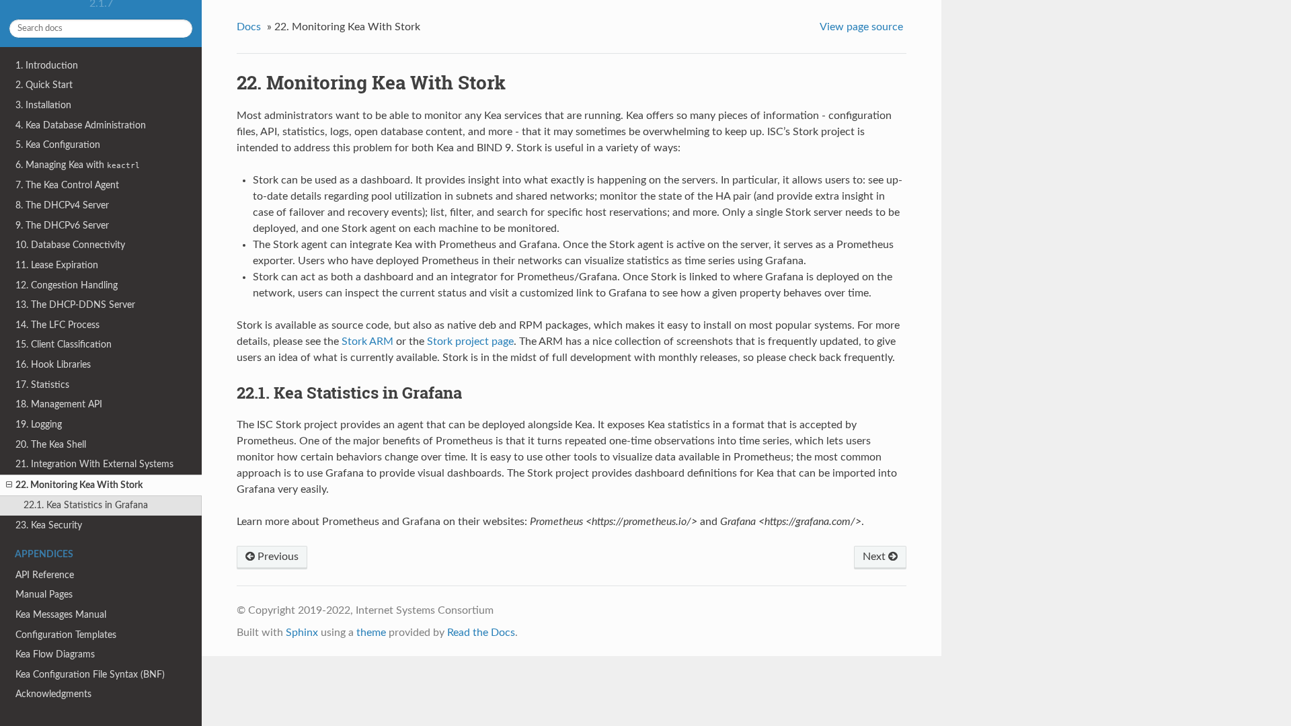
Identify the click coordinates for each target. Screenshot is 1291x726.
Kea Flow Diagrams (55, 654)
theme (371, 632)
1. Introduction (46, 66)
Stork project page (470, 341)
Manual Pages (44, 595)
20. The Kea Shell (50, 445)
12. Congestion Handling (66, 285)
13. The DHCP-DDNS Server (75, 305)
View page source (861, 27)
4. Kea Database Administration (80, 125)
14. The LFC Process (57, 325)
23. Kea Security (48, 525)
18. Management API (58, 404)
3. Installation (43, 105)
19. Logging (38, 424)
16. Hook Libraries (53, 365)
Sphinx (302, 632)
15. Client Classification (63, 344)
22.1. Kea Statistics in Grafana (86, 505)
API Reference (44, 575)
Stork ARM (367, 341)
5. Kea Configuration (57, 145)
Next (875, 556)
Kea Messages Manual (60, 615)
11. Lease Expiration (56, 265)
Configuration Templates (65, 635)
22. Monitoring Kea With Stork (79, 485)
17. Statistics (42, 385)
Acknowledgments (53, 694)
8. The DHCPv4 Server (62, 205)
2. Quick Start (44, 85)
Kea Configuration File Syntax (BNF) (90, 675)
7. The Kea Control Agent (67, 185)
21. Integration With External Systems (94, 464)
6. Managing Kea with (77, 165)
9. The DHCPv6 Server (62, 225)
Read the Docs (481, 632)
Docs (249, 27)
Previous (277, 556)
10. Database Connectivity (70, 245)
